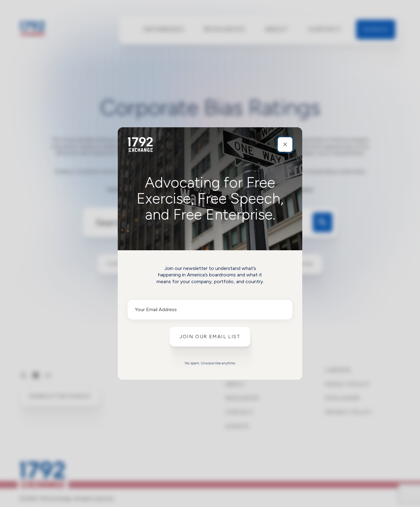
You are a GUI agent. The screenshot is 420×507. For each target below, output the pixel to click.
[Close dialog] (285, 144)
